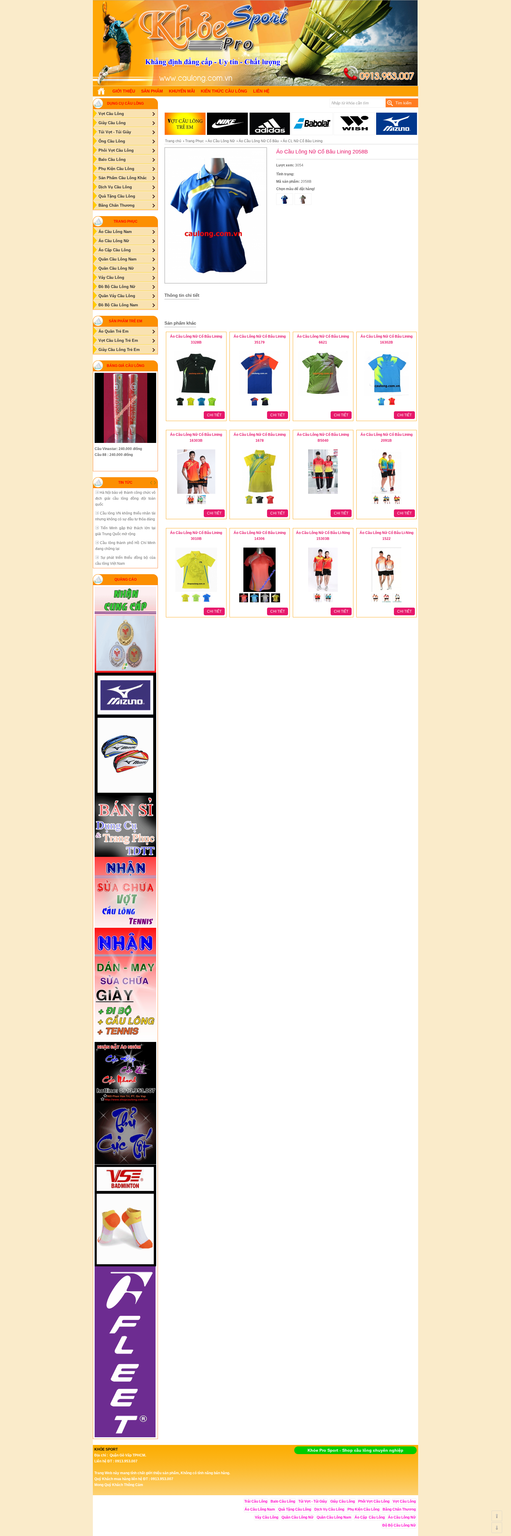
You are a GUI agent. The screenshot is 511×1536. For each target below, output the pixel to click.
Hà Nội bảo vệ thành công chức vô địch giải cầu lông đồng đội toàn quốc (125, 498)
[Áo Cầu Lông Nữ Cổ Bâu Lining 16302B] (386, 396)
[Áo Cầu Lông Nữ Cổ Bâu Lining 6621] (323, 396)
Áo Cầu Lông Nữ (221, 141)
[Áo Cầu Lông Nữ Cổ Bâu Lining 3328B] (196, 396)
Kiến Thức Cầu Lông (224, 91)
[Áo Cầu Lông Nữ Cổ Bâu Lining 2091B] (386, 494)
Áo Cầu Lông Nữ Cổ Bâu (259, 141)
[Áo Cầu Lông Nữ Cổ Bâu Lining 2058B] (255, 84)
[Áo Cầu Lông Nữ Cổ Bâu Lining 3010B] (196, 592)
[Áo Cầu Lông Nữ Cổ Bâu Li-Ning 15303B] (323, 592)
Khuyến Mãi (182, 91)
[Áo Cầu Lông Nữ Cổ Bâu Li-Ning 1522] (386, 592)
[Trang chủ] (101, 91)
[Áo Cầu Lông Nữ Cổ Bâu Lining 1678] (259, 494)
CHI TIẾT (214, 415)
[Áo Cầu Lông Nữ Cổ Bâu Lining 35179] (259, 396)
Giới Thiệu (123, 91)
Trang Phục (194, 141)
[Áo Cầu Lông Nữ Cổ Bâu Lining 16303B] (196, 494)
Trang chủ (173, 141)
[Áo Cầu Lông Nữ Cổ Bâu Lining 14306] (259, 592)
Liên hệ (261, 91)
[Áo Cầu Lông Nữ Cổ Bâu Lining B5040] (323, 494)
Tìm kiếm (403, 103)
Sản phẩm (152, 91)
